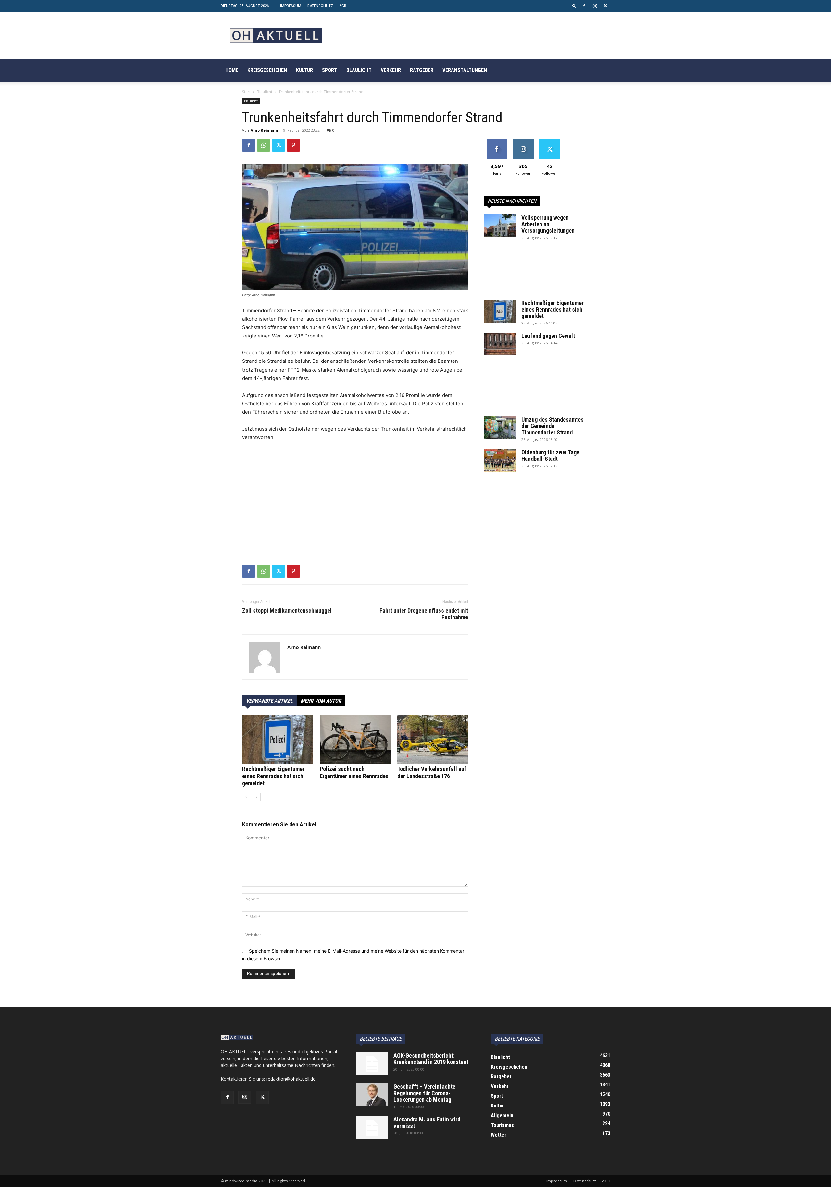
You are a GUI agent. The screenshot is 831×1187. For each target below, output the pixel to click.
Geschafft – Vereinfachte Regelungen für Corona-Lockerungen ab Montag (424, 1093)
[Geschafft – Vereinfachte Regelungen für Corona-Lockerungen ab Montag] (372, 1094)
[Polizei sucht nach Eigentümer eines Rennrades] (355, 739)
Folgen (523, 141)
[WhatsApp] (263, 145)
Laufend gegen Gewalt (548, 335)
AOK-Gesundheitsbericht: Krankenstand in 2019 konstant (430, 1058)
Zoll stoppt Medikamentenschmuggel (287, 610)
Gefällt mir (497, 141)
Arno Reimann (264, 130)
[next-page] (257, 797)
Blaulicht (359, 70)
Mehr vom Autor (321, 701)
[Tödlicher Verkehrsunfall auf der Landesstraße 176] (432, 739)
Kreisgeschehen (267, 70)
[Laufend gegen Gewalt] (500, 344)
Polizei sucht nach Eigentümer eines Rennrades (354, 772)
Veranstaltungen (464, 70)
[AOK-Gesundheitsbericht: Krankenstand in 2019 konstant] (372, 1063)
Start (246, 91)
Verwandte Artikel (269, 701)
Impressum (290, 5)
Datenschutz (320, 5)
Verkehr (391, 70)
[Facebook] (584, 6)
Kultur (304, 70)
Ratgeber (421, 70)
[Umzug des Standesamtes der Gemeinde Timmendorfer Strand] (500, 427)
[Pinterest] (293, 145)
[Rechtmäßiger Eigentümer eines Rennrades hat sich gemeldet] (277, 739)
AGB (342, 5)
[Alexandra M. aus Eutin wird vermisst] (372, 1127)
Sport (329, 70)
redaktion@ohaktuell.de (291, 1079)
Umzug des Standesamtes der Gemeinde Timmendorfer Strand (552, 426)
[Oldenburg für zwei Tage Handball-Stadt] (500, 460)
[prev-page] (246, 797)
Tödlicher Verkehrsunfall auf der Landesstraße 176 (431, 772)
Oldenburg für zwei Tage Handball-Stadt (550, 455)
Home (231, 70)
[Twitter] (605, 6)
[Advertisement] (355, 495)
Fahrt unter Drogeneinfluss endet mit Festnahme (423, 613)
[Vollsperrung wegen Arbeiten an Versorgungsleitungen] (500, 225)
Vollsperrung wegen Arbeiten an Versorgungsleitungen (548, 224)
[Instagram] (595, 6)
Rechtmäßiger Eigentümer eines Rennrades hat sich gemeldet (273, 776)
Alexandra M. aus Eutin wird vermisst (426, 1122)
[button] (574, 5)
